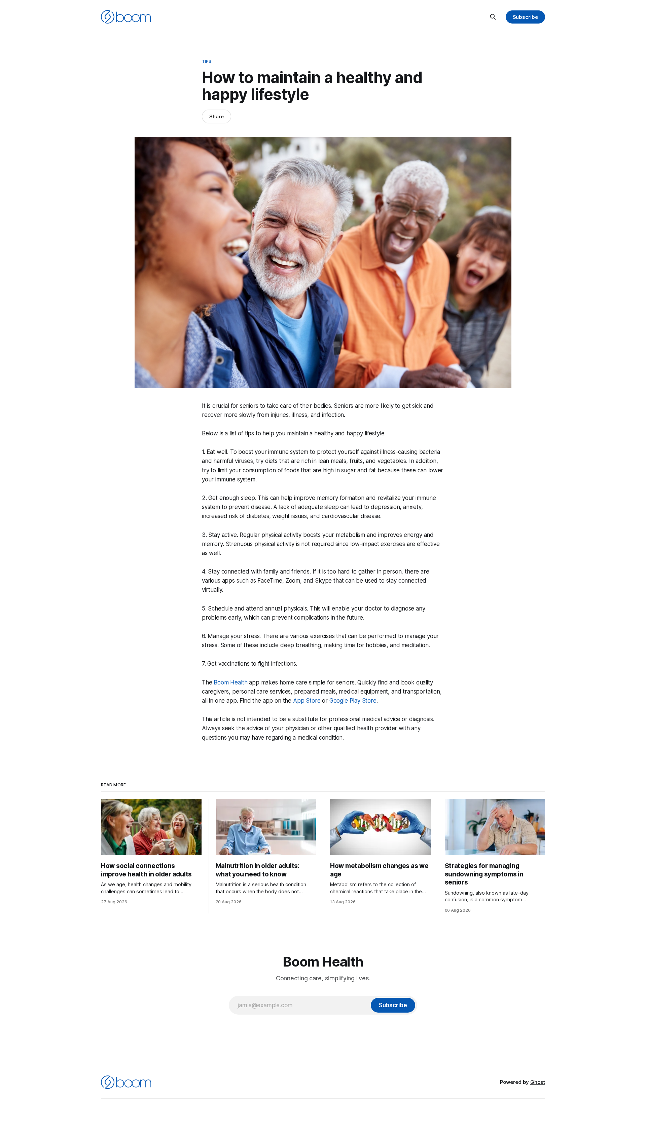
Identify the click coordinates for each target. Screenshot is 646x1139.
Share (216, 116)
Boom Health (230, 682)
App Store (306, 700)
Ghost (537, 1082)
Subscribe (525, 17)
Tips (207, 61)
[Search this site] (493, 16)
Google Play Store (352, 700)
